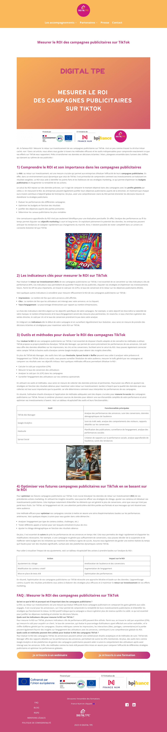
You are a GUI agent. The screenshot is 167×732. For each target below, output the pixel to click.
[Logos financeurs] (83, 690)
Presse (105, 23)
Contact (117, 23)
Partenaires (87, 23)
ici (94, 703)
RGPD (36, 712)
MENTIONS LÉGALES (36, 717)
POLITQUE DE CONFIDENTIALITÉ (36, 722)
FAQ (36, 702)
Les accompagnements (59, 23)
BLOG (36, 707)
